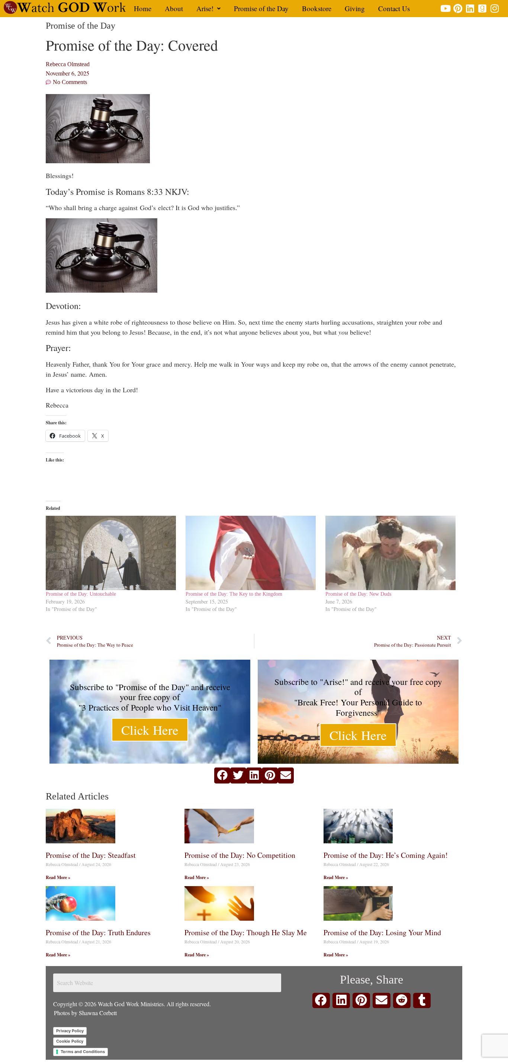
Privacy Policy (70, 1030)
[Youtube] (445, 8)
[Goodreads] (482, 8)
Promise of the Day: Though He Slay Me (245, 932)
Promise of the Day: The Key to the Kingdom (234, 594)
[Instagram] (494, 8)
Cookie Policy (69, 1041)
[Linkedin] (470, 8)
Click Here (150, 729)
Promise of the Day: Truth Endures (98, 932)
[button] (208, 8)
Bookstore (316, 8)
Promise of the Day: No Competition (239, 855)
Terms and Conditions (83, 1051)
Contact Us (394, 8)
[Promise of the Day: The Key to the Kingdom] (252, 553)
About (174, 8)
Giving (355, 8)
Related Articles (77, 796)
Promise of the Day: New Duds (358, 594)
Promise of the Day (261, 8)
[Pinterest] (458, 8)
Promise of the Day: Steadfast (91, 855)
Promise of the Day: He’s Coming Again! (386, 855)
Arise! (204, 8)
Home (142, 8)
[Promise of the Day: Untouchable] (112, 553)
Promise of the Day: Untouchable (81, 594)
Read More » (58, 877)
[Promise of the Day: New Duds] (391, 553)
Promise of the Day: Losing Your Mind (382, 932)
